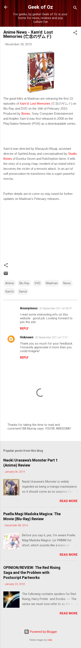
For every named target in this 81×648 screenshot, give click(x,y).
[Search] (75, 8)
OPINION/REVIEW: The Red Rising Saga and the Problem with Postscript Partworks (31, 572)
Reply (24, 328)
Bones (25, 113)
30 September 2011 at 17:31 (51, 337)
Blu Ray (24, 283)
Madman (52, 283)
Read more (69, 501)
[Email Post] (5, 275)
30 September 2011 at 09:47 (55, 308)
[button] (75, 33)
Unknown (26, 337)
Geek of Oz (40, 7)
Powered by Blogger (43, 632)
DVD (37, 283)
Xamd (23, 291)
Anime (9, 283)
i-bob (49, 640)
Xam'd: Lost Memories (35, 103)
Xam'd (9, 291)
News (67, 283)
